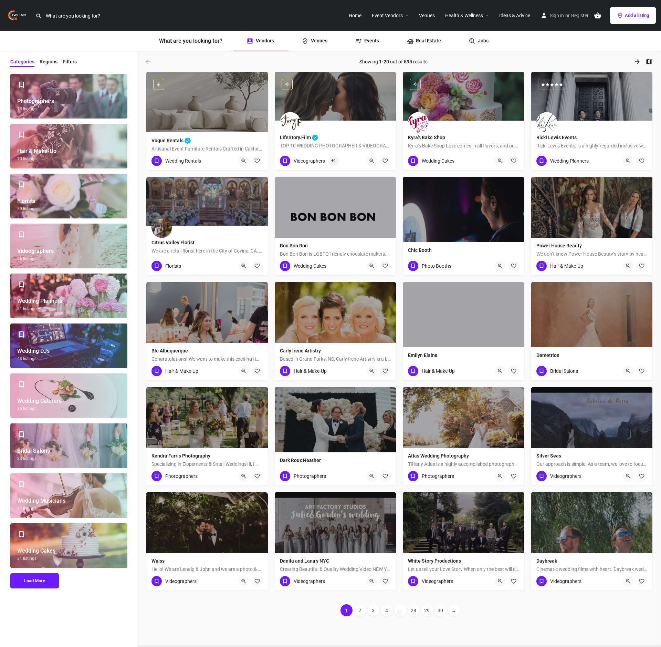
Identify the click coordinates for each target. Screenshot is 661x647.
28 (413, 610)
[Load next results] (638, 61)
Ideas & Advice (514, 15)
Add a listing (637, 15)
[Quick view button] (243, 160)
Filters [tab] (70, 61)
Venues (427, 15)
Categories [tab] (22, 61)
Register (580, 15)
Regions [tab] (48, 61)
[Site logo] (17, 15)
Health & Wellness (464, 15)
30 (440, 610)
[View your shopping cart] (597, 15)
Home (355, 15)
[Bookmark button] (257, 160)
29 (427, 610)
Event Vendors (387, 15)
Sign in (557, 15)
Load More (34, 580)
